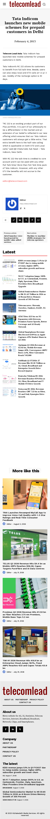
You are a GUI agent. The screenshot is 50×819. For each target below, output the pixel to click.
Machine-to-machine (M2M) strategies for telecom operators (36, 238)
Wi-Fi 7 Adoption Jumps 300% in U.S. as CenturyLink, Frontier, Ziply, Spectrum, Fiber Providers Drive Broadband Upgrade (32, 281)
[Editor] (12, 204)
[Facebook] (21, 208)
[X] (25, 208)
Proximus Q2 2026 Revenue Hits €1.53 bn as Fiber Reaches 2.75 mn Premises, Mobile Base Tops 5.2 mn (24, 614)
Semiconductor (9, 800)
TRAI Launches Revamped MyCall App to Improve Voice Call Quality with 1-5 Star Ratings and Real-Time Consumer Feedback (24, 516)
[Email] (38, 220)
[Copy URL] (13, 220)
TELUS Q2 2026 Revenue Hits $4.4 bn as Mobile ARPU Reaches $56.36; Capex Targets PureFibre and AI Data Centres (24, 566)
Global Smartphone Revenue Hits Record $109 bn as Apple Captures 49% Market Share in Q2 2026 (32, 336)
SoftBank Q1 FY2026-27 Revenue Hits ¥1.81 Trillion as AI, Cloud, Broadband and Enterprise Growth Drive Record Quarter (31, 365)
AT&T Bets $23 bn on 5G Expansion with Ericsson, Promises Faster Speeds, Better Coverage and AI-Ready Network (32, 321)
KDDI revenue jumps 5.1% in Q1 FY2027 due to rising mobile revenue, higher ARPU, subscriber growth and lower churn (32, 265)
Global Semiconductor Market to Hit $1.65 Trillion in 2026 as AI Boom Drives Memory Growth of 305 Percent (32, 295)
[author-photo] (4, 523)
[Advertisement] (25, 427)
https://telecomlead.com (28, 204)
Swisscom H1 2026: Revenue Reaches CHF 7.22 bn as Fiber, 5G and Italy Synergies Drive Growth (31, 393)
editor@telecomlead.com (15, 181)
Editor (23, 200)
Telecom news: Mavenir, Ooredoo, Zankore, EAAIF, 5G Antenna (31, 308)
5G (4, 776)
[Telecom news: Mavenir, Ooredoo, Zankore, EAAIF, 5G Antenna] (9, 308)
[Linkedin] (20, 220)
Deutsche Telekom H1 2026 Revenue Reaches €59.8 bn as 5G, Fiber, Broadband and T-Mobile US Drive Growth (31, 380)
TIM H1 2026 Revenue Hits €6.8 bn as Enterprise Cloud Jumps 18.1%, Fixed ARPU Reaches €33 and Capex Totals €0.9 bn (25, 664)
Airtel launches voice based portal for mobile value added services (13, 239)
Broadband (7, 788)
